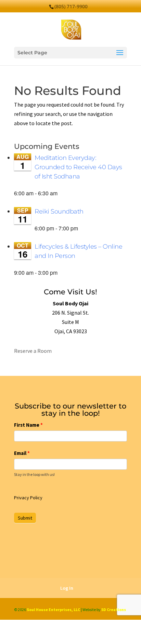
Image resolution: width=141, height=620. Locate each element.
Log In (66, 588)
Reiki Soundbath (59, 211)
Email (22, 453)
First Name (28, 425)
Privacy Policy (28, 497)
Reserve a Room (33, 350)
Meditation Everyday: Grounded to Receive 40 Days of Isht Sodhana (78, 167)
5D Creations (113, 609)
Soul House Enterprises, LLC (53, 609)
